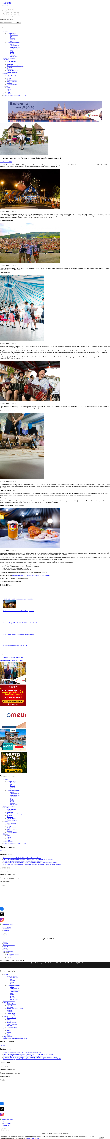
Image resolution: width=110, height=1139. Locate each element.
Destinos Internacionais (13, 42)
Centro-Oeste (14, 35)
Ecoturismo (10, 69)
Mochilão (9, 67)
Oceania (12, 55)
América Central (14, 45)
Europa (12, 53)
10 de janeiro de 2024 (6, 162)
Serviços (5, 73)
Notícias (9, 87)
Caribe (12, 52)
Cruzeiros (9, 62)
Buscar (18, 22)
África (12, 44)
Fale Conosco (7, 3)
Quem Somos (7, 2)
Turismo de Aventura (12, 70)
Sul (11, 41)
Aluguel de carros (11, 80)
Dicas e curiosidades (9, 58)
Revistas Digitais (8, 94)
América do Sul (14, 49)
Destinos (5, 31)
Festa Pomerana (4, 1022)
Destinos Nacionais (12, 33)
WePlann (9, 83)
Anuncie (5, 5)
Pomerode (12, 1022)
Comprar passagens (12, 84)
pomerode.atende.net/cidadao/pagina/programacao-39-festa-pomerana (31, 575)
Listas (8, 90)
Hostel (8, 76)
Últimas (5, 86)
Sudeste (12, 39)
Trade (8, 92)
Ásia (11, 50)
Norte (11, 36)
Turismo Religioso (12, 72)
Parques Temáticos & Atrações (15, 66)
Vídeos (9, 89)
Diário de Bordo (11, 61)
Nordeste (12, 38)
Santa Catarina (19, 1022)
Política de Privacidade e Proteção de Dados (15, 95)
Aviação (9, 78)
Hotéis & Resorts (11, 75)
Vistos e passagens (12, 81)
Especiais (6, 59)
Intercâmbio (10, 64)
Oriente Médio (14, 56)
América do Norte (15, 47)
